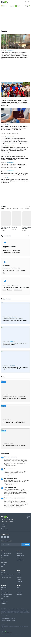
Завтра (18, 590)
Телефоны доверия (7, 252)
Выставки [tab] (27, 208)
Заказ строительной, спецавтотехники (14, 498)
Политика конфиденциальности (8, 620)
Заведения (19, 577)
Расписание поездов (10, 469)
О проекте (3, 524)
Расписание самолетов (10, 457)
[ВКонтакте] (2, 537)
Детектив (3, 230)
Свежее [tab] (3, 133)
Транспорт (5, 453)
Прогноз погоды (5, 596)
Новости (4, 31)
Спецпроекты (6, 299)
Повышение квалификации (7, 575)
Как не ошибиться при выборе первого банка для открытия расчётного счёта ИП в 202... (15, 368)
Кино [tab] (2, 208)
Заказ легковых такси (10, 487)
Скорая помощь (16, 250)
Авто (2, 566)
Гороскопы (3, 603)
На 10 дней (19, 592)
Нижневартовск (10, 50)
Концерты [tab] (8, 208)
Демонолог (14, 227)
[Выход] (28, 2)
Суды (4, 272)
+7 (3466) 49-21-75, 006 (10, 465)
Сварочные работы (18, 289)
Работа (3, 570)
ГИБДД (17, 270)
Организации (6, 236)
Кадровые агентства (6, 577)
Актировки (19, 594)
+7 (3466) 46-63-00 (9, 475)
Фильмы (19, 579)
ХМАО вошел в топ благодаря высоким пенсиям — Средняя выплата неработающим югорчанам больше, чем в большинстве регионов (14, 128)
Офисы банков (20, 555)
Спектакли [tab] (15, 208)
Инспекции (23, 270)
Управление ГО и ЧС (7, 250)
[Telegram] (8, 537)
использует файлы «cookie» (14, 608)
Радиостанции (4, 601)
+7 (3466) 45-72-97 (9, 484)
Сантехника (9, 289)
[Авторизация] (25, 2)
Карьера (3, 572)
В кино (18, 572)
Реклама (3, 526)
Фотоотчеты (19, 581)
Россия (2, 560)
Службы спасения (16, 252)
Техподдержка (4, 528)
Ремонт (4, 289)
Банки (18, 551)
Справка (3, 585)
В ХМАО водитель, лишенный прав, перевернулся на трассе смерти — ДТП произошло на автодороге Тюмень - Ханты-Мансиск (15, 181)
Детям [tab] (21, 208)
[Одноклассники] (5, 537)
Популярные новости (6, 553)
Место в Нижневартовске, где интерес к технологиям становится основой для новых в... (15, 319)
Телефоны (3, 590)
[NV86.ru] (5, 2)
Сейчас (18, 587)
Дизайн (16, 287)
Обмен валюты (20, 560)
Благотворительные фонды (9, 270)
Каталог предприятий (6, 594)
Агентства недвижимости (8, 287)
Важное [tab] (8, 133)
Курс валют (19, 553)
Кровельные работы (24, 287)
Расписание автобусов (10, 478)
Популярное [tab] (15, 133)
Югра (8, 124)
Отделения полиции (15, 268)
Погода (3, 564)
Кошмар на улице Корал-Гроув (5, 227)
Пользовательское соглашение (8, 618)
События (19, 575)
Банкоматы (19, 557)
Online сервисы (5, 592)
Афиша (3, 206)
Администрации (6, 268)
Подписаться (26, 544)
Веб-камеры (4, 598)
